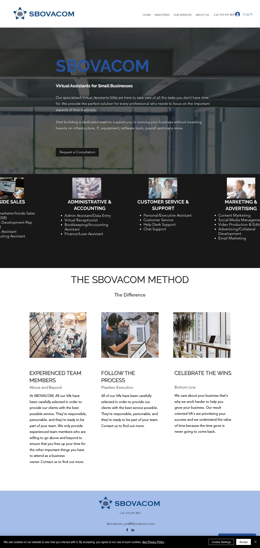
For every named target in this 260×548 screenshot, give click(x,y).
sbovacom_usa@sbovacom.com (131, 524)
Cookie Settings (221, 542)
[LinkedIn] (133, 530)
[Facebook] (127, 530)
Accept (243, 542)
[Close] (255, 542)
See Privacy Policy (153, 542)
